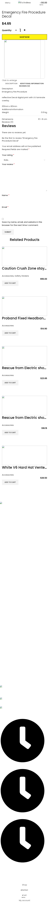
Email (5, 207)
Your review (8, 164)
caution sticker (9, 655)
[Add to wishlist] (5, 289)
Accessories (8, 275)
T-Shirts (5, 610)
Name (5, 195)
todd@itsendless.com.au (12, 702)
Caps (4, 615)
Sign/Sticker (8, 646)
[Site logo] (24, 2)
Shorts (5, 606)
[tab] (11, 83)
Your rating (8, 155)
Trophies (6, 659)
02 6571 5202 (6, 689)
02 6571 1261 (5, 693)
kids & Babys (8, 601)
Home (5, 530)
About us (6, 535)
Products (6, 543)
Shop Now (24, 37)
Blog (4, 552)
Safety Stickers (22, 275)
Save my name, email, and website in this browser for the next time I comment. (22, 223)
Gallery (5, 548)
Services (6, 539)
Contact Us (7, 557)
